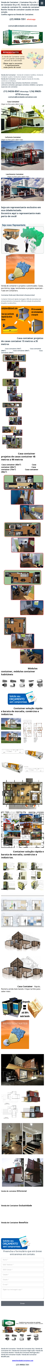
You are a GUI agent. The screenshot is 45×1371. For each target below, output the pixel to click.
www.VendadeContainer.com (22, 1361)
